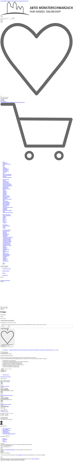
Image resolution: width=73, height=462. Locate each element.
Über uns (4, 438)
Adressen (13, 102)
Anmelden (2, 100)
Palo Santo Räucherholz (4, 386)
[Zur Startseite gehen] (36, 14)
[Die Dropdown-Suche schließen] (13, 18)
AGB (4, 440)
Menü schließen (5, 98)
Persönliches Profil (7, 102)
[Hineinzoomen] (6, 308)
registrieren (4, 101)
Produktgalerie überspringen (5, 376)
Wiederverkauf (5, 431)
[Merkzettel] (36, 95)
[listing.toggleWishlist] (1, 384)
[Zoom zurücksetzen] (4, 308)
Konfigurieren (22, 459)
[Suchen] (11, 18)
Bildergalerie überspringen (5, 280)
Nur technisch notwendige (5, 459)
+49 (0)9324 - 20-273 (4, 411)
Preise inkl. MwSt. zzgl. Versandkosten (7, 320)
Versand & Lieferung (6, 430)
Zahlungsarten (17, 102)
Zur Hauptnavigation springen (22, 0)
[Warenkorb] (36, 160)
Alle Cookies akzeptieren (15, 459)
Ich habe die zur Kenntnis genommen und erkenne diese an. (16, 449)
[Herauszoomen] (1, 308)
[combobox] (5, 18)
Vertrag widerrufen (6, 432)
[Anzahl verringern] (2, 326)
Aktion (2, 445)
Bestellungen (22, 102)
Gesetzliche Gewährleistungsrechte (9, 433)
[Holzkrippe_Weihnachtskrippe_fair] (2, 281)
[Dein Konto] (0, 96)
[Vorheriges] (1, 408)
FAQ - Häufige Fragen (7, 428)
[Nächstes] (4, 408)
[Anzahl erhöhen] (9, 326)
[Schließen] (0, 306)
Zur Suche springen (13, 0)
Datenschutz (5, 439)
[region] (36, 295)
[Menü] (1, 16)
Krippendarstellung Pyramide (5, 404)
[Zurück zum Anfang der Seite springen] (1, 457)
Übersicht (2, 102)
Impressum (5, 441)
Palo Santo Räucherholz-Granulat (6, 395)
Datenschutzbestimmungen (10, 449)
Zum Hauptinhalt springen (5, 0)
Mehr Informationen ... (36, 458)
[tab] (30, 349)
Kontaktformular (6, 429)
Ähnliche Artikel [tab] (6, 374)
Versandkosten (20, 454)
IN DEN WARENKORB (4, 328)
